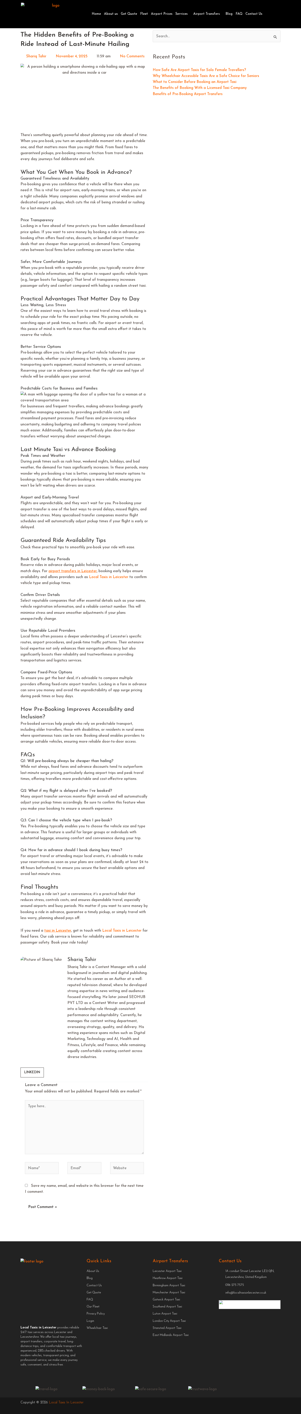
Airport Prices (161, 14)
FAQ (239, 14)
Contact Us (253, 14)
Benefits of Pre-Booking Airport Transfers (188, 94)
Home (96, 14)
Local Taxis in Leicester (108, 577)
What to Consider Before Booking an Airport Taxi (194, 82)
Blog (228, 14)
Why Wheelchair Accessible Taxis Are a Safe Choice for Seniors (206, 76)
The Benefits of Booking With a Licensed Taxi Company (200, 88)
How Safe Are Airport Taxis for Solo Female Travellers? (199, 70)
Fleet (144, 14)
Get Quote (129, 14)
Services (181, 14)
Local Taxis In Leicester (66, 1402)
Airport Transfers (206, 14)
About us (111, 14)
